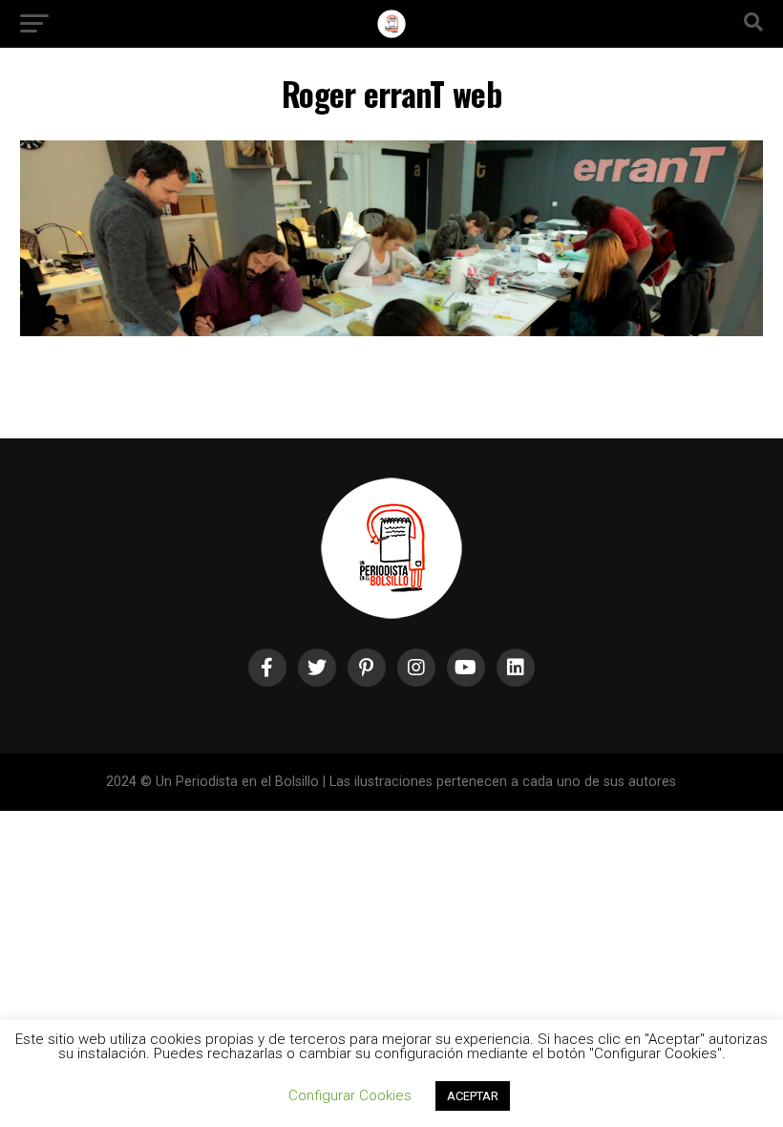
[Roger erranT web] (391, 331)
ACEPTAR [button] (472, 1096)
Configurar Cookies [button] (350, 1095)
